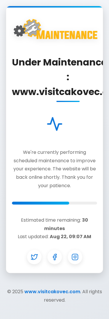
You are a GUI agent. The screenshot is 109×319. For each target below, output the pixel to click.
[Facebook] (54, 257)
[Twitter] (34, 257)
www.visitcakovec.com (52, 291)
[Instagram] (75, 257)
